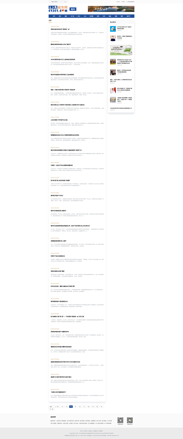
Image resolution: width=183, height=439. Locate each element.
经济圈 (91, 16)
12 (62, 406)
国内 (60, 16)
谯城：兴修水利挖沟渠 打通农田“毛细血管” (63, 90)
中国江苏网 (65, 423)
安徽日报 (59, 423)
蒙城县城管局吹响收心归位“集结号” (61, 44)
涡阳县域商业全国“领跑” (58, 271)
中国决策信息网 (83, 423)
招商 (98, 16)
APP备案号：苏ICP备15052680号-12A (110, 435)
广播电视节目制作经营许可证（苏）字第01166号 (75, 435)
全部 (50, 20)
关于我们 (85, 431)
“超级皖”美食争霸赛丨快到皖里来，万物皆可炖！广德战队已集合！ (124, 99)
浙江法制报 (53, 423)
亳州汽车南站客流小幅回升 (58, 210)
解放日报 (53, 421)
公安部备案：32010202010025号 (94, 435)
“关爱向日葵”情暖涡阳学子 (58, 392)
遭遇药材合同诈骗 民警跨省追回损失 (61, 347)
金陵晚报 (93, 421)
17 (84, 406)
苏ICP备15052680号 (109, 433)
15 (75, 406)
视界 (122, 16)
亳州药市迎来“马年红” (57, 195)
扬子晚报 (82, 421)
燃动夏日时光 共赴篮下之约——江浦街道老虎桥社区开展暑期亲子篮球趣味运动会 (124, 61)
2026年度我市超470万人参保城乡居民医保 (63, 59)
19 (92, 406)
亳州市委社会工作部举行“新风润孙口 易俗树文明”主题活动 (67, 105)
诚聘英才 (96, 431)
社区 (104, 16)
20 (97, 406)
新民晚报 (63, 421)
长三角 (72, 16)
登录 (118, 1)
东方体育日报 (70, 421)
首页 (54, 16)
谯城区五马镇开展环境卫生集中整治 (61, 377)
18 (88, 406)
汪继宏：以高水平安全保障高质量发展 (62, 165)
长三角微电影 (91, 423)
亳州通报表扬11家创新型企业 (59, 301)
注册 (123, 1)
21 (101, 406)
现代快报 (87, 421)
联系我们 (101, 431)
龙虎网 (71, 423)
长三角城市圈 (107, 423)
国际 (66, 16)
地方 (79, 16)
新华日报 (77, 421)
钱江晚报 (104, 421)
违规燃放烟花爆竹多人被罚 (58, 241)
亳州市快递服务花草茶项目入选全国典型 (62, 74)
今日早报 (109, 421)
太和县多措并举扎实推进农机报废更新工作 (121, 108)
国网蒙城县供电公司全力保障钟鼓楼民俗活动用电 (65, 135)
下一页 (51, 409)
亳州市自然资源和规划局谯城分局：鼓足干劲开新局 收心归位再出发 (70, 226)
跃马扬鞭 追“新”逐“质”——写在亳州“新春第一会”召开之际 (67, 316)
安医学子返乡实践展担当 (58, 256)
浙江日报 (98, 421)
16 (79, 406)
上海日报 (58, 421)
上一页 (57, 406)
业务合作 (90, 431)
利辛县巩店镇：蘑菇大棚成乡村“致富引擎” (63, 286)
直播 (116, 16)
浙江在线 (75, 423)
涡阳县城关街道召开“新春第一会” (60, 29)
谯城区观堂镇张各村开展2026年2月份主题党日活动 (65, 362)
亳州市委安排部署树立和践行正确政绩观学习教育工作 (66, 150)
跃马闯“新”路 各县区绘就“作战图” (60, 180)
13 (66, 406)
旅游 (110, 16)
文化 (85, 16)
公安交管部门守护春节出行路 (59, 120)
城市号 (128, 16)
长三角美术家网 (100, 423)
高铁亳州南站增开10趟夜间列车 (60, 331)
